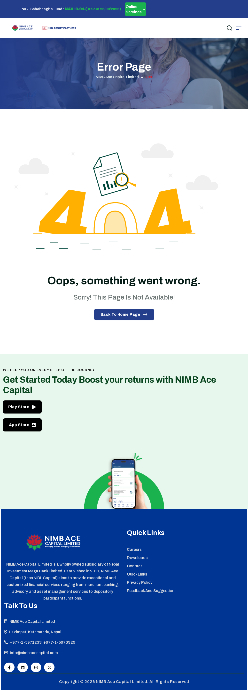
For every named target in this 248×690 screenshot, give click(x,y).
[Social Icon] (9, 667)
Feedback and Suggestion (150, 591)
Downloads (137, 558)
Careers (134, 549)
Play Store (18, 407)
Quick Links (137, 574)
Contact (134, 566)
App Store (19, 425)
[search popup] (229, 28)
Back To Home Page (120, 314)
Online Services (134, 9)
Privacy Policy (139, 582)
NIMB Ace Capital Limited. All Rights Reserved (142, 682)
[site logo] (22, 28)
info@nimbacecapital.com (34, 653)
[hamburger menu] (238, 28)
